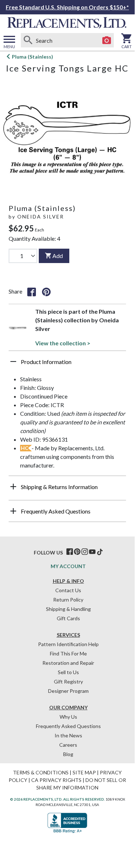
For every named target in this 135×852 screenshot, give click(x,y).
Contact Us (68, 590)
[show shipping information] (13, 486)
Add (57, 255)
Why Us (68, 717)
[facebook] (69, 552)
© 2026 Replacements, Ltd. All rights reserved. (57, 799)
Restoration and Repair (68, 663)
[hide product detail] (13, 361)
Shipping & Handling (68, 609)
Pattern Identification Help (68, 644)
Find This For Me (68, 653)
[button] (67, 364)
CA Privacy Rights (56, 780)
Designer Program (68, 691)
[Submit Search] (28, 40)
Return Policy (68, 600)
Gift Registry (68, 681)
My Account (68, 566)
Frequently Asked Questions (68, 726)
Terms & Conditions (41, 772)
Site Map (84, 772)
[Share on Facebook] (31, 291)
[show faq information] (13, 511)
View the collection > (62, 343)
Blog (68, 754)
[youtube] (92, 552)
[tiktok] (100, 552)
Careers (68, 745)
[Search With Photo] (106, 40)
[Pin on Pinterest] (46, 291)
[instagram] (85, 552)
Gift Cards (68, 618)
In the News (68, 735)
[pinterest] (77, 552)
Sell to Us (68, 672)
